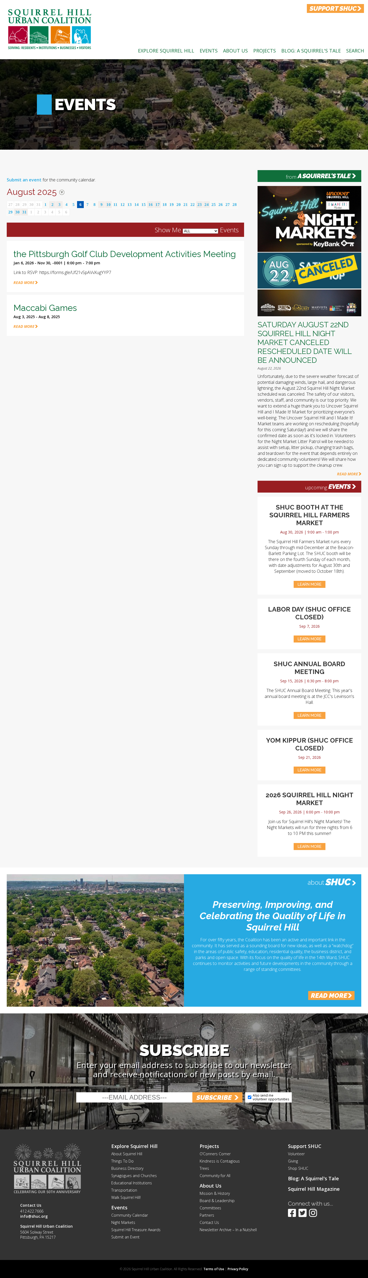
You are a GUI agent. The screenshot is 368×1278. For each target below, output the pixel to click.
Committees (210, 1207)
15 (143, 204)
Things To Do (122, 1161)
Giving (293, 1161)
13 (129, 204)
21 (185, 204)
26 (220, 204)
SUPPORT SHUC (333, 8)
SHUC (337, 882)
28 (17, 204)
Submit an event (24, 180)
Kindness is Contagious (220, 1161)
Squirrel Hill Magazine (314, 1189)
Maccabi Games (45, 308)
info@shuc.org (34, 1216)
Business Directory (127, 1168)
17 (157, 204)
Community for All (215, 1175)
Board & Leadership (217, 1200)
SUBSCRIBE (214, 1097)
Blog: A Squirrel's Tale (311, 50)
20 (178, 204)
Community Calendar (129, 1215)
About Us (235, 50)
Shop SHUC (298, 1168)
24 (206, 204)
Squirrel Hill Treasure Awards (136, 1229)
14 (136, 204)
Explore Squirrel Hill (166, 50)
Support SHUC (304, 1146)
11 (115, 204)
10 (108, 204)
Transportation (124, 1190)
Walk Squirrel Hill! (126, 1197)
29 (24, 204)
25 (213, 204)
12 (122, 204)
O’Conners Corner (215, 1153)
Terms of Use (213, 1269)
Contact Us (209, 1222)
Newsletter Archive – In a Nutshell (228, 1229)
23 (199, 204)
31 (38, 204)
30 (31, 204)
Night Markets (123, 1222)
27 (10, 204)
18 (164, 204)
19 (171, 204)
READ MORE (23, 282)
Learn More (309, 584)
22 (192, 204)
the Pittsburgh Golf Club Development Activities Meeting (124, 254)
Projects (264, 50)
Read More (347, 473)
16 (150, 204)
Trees (204, 1168)
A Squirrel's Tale (324, 176)
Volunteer (296, 1153)
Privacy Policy (238, 1269)
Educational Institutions (131, 1182)
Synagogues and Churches (134, 1175)
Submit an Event (125, 1237)
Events (209, 50)
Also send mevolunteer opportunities (271, 1097)
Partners (207, 1215)
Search (355, 50)
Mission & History (215, 1193)
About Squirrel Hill (126, 1153)
